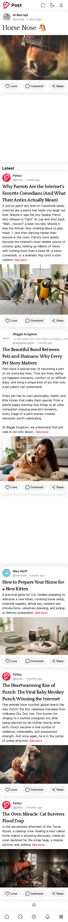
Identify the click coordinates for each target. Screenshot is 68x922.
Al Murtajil (20, 15)
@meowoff (20, 575)
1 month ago (44, 342)
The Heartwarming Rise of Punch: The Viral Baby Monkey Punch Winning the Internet (33, 692)
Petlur (17, 175)
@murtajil (19, 19)
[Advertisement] (34, 128)
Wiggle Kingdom (25, 334)
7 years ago (34, 19)
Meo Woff (20, 571)
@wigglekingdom (24, 342)
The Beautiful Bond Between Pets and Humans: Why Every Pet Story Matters (32, 356)
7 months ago (33, 807)
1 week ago (32, 179)
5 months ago (33, 678)
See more (21, 259)
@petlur (18, 179)
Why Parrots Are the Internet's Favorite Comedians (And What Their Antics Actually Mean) (34, 193)
